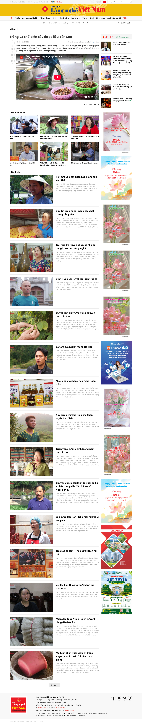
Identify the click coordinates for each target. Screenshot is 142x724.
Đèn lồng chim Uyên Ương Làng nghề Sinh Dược (122, 100)
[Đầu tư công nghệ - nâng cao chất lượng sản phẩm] (31, 223)
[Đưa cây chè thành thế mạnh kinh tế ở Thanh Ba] (85, 125)
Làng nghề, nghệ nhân (30, 18)
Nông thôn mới (45, 18)
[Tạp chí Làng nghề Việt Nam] (18, 705)
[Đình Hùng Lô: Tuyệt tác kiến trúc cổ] (31, 291)
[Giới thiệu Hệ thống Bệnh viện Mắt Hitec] (24, 125)
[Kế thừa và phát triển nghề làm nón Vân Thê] (31, 189)
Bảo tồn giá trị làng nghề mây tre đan (84, 163)
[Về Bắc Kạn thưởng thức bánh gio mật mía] (31, 597)
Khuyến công (64, 18)
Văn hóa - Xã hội (88, 18)
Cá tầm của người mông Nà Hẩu (74, 346)
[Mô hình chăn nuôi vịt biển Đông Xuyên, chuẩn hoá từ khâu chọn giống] (31, 665)
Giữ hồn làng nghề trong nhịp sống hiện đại (48, 23)
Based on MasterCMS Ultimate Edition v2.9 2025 (26, 721)
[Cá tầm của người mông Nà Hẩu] (31, 359)
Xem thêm (54, 685)
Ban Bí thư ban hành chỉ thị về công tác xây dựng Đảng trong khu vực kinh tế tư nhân (122, 73)
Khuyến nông (75, 18)
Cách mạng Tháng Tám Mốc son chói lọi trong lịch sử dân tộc (122, 87)
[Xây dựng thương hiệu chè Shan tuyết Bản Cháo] (31, 427)
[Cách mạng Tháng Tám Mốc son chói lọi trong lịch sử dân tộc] (106, 89)
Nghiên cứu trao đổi (114, 18)
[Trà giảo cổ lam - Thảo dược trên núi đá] (31, 563)
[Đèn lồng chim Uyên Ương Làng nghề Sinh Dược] (106, 103)
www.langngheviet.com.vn (98, 713)
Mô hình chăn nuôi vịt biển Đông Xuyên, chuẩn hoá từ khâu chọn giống (74, 656)
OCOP (55, 18)
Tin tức (17, 18)
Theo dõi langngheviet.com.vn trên (79, 42)
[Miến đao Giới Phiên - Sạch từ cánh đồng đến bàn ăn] (31, 631)
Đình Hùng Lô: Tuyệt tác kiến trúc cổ (76, 278)
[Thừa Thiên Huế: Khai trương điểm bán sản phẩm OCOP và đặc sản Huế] (54, 151)
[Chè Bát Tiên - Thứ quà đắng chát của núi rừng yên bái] (54, 125)
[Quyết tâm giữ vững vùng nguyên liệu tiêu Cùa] (31, 325)
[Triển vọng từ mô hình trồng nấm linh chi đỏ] (31, 461)
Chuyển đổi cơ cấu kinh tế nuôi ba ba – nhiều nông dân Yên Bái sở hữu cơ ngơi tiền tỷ (77, 486)
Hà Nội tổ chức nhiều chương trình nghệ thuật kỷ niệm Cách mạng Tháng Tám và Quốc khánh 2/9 (122, 59)
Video (125, 18)
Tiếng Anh (105, 1)
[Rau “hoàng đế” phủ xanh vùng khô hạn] (24, 151)
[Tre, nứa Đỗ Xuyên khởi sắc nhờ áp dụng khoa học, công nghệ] (31, 257)
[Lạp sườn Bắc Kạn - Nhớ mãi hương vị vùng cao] (31, 529)
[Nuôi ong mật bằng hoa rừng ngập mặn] (31, 393)
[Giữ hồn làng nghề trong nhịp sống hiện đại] (106, 46)
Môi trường (100, 18)
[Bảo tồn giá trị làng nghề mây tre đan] (85, 151)
